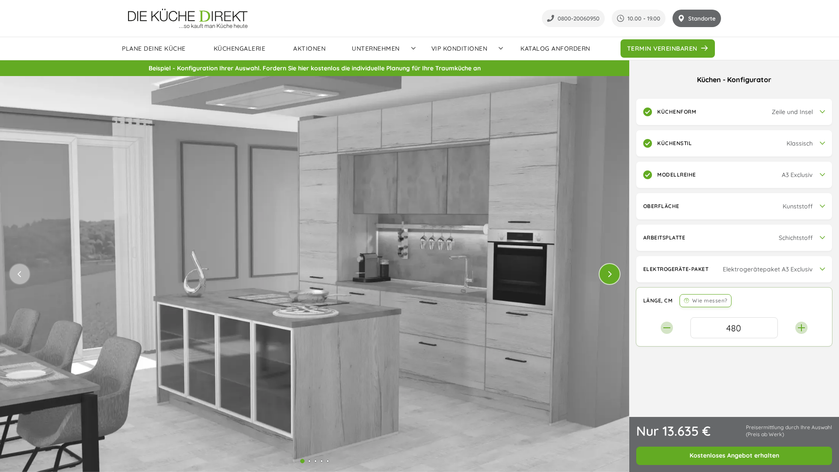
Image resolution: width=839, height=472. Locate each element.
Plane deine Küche (154, 48)
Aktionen (309, 48)
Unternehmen (376, 48)
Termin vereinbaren (662, 48)
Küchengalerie (240, 48)
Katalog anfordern (555, 48)
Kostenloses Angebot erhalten (734, 455)
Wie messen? (709, 300)
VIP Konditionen (459, 48)
